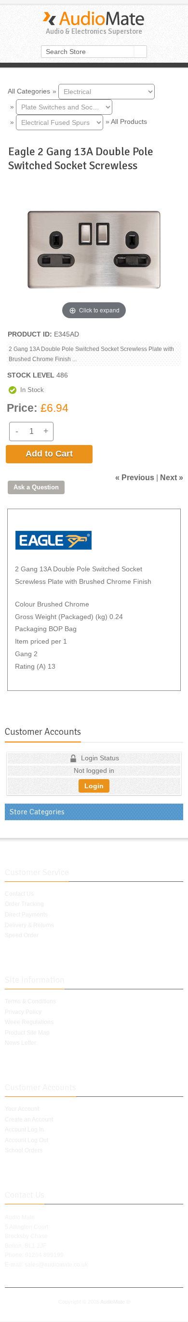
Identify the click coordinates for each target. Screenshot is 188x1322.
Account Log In (24, 1129)
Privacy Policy (23, 1012)
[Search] (141, 51)
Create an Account (29, 1119)
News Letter (20, 1042)
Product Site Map (27, 1032)
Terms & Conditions (30, 1001)
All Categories (29, 90)
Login (94, 786)
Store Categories (37, 812)
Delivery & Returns (29, 925)
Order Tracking (24, 904)
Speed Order (22, 935)
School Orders (23, 1150)
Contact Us (19, 893)
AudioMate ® (115, 1302)
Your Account (22, 1109)
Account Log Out (26, 1140)
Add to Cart (49, 454)
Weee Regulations (29, 1022)
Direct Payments (26, 914)
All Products (129, 121)
